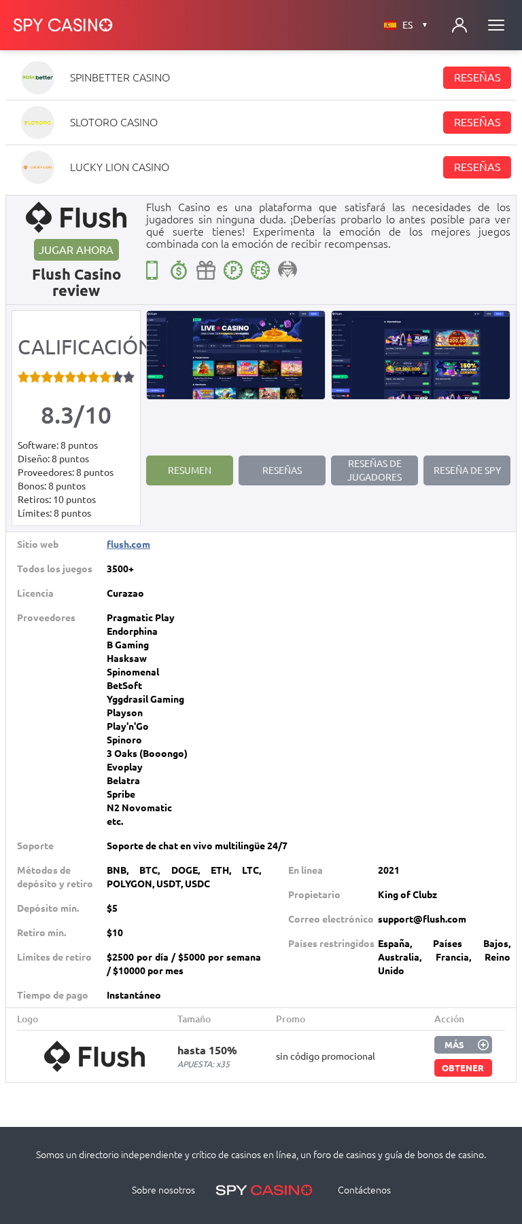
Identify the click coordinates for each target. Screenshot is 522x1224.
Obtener (463, 1068)
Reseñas (477, 77)
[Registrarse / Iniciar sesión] (459, 25)
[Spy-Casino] (63, 25)
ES (415, 25)
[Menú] (496, 25)
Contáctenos (364, 1190)
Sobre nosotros (163, 1190)
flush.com (128, 544)
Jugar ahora (76, 250)
